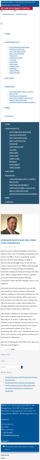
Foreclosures (14, 73)
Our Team (9, 78)
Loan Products (12, 42)
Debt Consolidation (16, 54)
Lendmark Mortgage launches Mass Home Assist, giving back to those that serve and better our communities (20, 388)
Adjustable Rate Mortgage (19, 47)
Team (12, 349)
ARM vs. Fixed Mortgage (18, 100)
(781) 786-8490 (7, 432)
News (7, 108)
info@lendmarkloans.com (11, 435)
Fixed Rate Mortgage (17, 49)
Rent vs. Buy (13, 94)
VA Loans (12, 60)
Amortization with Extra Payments (22, 102)
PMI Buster (13, 56)
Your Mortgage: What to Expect (21, 92)
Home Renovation (16, 58)
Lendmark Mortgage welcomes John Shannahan (20, 383)
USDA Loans (13, 64)
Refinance (13, 68)
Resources (10, 86)
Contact (9, 116)
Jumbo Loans (14, 66)
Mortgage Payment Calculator (21, 98)
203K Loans (13, 62)
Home (7, 34)
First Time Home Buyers (17, 52)
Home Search (14, 71)
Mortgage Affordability (18, 96)
